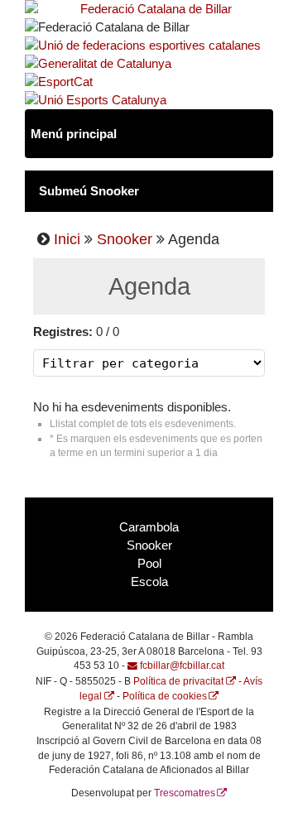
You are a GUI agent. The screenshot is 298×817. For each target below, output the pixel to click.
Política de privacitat (178, 680)
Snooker (124, 239)
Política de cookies (165, 695)
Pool (149, 563)
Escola (149, 582)
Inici (67, 239)
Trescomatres (184, 792)
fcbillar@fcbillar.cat (182, 665)
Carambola (149, 527)
